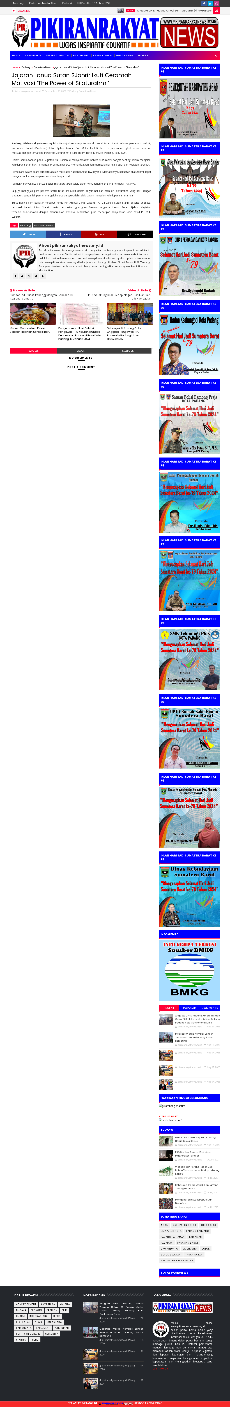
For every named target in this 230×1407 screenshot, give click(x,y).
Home (16, 55)
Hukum (20, 1316)
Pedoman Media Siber (43, 3)
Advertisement (26, 1304)
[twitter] (210, 3)
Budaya (21, 1310)
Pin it (104, 234)
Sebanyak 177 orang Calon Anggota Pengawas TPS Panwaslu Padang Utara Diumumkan (124, 333)
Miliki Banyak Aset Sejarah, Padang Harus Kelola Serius (195, 1139)
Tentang (18, 3)
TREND (35, 1339)
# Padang (25, 225)
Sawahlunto (169, 1248)
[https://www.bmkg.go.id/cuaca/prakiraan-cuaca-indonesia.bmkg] (171, 1120)
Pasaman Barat (188, 1242)
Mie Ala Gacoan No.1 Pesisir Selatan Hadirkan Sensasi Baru (30, 330)
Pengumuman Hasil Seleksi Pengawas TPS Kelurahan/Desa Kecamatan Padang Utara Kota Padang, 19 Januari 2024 (79, 333)
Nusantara (124, 55)
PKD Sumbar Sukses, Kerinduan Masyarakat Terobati (193, 1153)
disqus (80, 350)
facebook (128, 350)
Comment (140, 234)
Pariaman (195, 1236)
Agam (164, 1225)
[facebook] (204, 3)
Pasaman (167, 1242)
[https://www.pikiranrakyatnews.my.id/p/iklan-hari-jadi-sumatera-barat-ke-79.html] (189, 895)
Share (68, 234)
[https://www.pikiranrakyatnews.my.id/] (183, 1307)
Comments (210, 1008)
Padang (99, 10)
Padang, (73, 91)
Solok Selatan (171, 1254)
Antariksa (48, 1304)
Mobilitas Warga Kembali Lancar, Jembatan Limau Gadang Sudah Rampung (194, 1037)
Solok (206, 1248)
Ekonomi (36, 1310)
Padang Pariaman (173, 1236)
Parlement (81, 55)
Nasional (31, 55)
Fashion (52, 1310)
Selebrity (51, 1333)
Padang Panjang (197, 1230)
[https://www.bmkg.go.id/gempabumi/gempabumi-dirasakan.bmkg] (189, 970)
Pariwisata (24, 1327)
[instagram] (216, 3)
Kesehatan (101, 55)
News (38, 1322)
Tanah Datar (194, 1254)
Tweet (33, 234)
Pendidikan (62, 1327)
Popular (189, 1008)
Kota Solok (208, 1225)
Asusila (64, 1304)
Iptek (56, 1316)
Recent (169, 1008)
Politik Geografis (28, 1333)
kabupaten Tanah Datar (177, 1260)
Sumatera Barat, (88, 91)
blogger (33, 350)
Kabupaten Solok (184, 1225)
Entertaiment (55, 55)
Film (64, 1310)
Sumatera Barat (42, 67)
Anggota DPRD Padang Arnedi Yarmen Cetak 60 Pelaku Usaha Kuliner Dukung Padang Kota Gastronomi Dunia (197, 1019)
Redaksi (67, 3)
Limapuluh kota (171, 1230)
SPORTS (142, 55)
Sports (21, 1339)
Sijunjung (190, 1248)
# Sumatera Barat (43, 225)
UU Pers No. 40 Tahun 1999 (93, 3)
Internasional (39, 1316)
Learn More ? (160, 1368)
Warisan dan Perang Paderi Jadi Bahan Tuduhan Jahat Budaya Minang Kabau (197, 1170)
